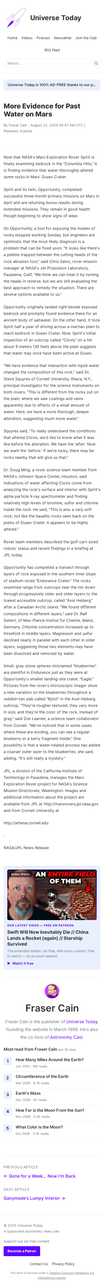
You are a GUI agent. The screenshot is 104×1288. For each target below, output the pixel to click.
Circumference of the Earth (42, 1076)
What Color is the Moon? (39, 1127)
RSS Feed (52, 50)
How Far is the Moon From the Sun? (50, 1110)
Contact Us (39, 1264)
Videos (27, 38)
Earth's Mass (28, 1093)
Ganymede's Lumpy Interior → (34, 1198)
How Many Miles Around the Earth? (50, 1059)
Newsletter (63, 38)
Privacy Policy (63, 1264)
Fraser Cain (18, 125)
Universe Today (55, 18)
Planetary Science (18, 131)
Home (12, 38)
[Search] (96, 63)
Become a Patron (21, 1251)
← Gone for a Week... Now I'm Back (40, 1176)
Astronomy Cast (66, 1037)
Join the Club (86, 38)
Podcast (43, 38)
